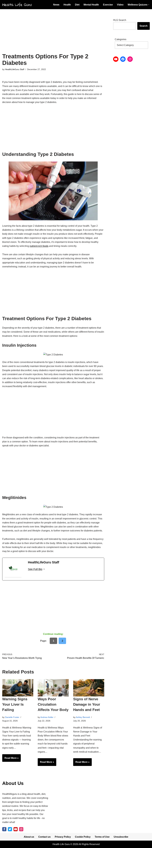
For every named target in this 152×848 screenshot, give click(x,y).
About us (29, 837)
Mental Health (91, 4)
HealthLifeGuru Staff (14, 69)
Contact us (44, 837)
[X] (10, 829)
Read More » (10, 759)
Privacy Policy (63, 837)
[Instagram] (130, 59)
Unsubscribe (121, 837)
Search (144, 26)
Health (67, 4)
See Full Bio (35, 569)
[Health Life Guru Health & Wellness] (17, 5)
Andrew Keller (46, 717)
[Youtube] (16, 829)
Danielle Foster (12, 717)
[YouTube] (115, 59)
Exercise (108, 4)
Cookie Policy (83, 837)
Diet (77, 4)
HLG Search (119, 20)
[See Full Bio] (44, 569)
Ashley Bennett (83, 717)
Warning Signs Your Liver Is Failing (14, 704)
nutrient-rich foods (39, 246)
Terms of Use (102, 837)
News (56, 4)
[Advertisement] (53, 31)
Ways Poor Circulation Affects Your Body (53, 704)
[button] (148, 4)
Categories (120, 39)
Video (120, 4)
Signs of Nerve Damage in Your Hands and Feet (86, 704)
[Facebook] (123, 59)
